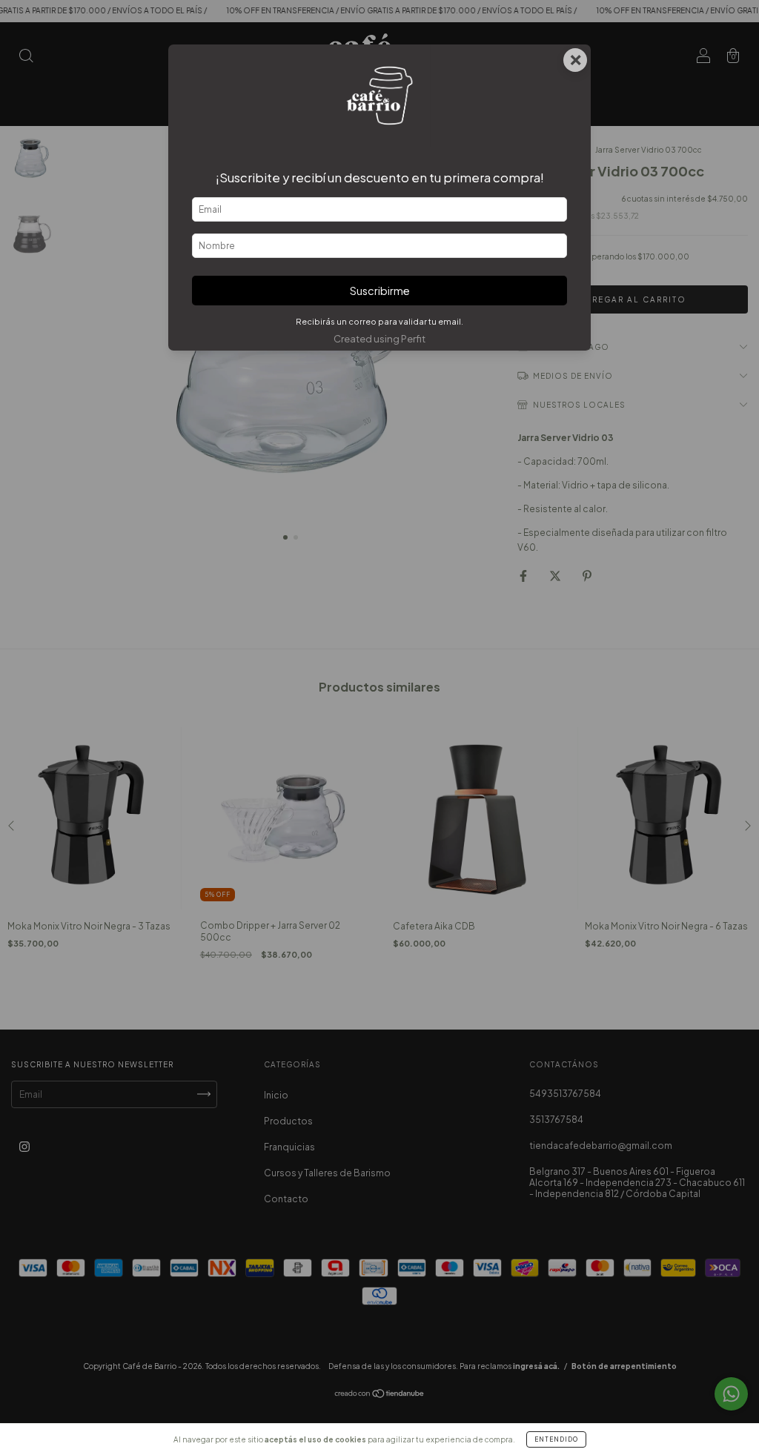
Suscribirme (380, 290)
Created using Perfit (379, 339)
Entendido (556, 1439)
